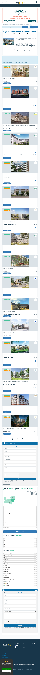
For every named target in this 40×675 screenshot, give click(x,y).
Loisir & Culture (20, 5)
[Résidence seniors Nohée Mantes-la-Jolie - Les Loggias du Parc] (20, 374)
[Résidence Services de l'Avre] (20, 304)
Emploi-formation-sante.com (29, 665)
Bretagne (19, 557)
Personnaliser (6, 671)
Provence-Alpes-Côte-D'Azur (19, 579)
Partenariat (34, 644)
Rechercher (25, 27)
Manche (19, 542)
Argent (11, 5)
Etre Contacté (33, 27)
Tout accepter (6, 669)
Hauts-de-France (19, 567)
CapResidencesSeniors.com (19, 665)
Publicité (33, 645)
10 (27, 438)
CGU (23, 643)
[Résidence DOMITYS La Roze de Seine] (20, 92)
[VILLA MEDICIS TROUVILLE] (20, 399)
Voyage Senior (3, 5)
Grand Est (19, 565)
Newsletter (25, 647)
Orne (19, 544)
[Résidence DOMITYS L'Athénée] (20, 214)
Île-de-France (19, 569)
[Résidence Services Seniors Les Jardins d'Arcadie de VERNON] (20, 239)
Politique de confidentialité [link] (6, 672)
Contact (33, 643)
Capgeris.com (31, 664)
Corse (19, 561)
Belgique (21, 583)
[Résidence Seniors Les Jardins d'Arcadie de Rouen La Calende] (20, 192)
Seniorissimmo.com (17, 664)
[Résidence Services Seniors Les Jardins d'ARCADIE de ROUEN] (20, 139)
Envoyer (20, 478)
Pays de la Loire (19, 577)
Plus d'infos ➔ (7, 83)
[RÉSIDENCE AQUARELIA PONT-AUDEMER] (20, 282)
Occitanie (19, 575)
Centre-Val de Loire (19, 559)
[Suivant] (29, 439)
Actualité (38, 5)
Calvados (19, 538)
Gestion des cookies (29, 669)
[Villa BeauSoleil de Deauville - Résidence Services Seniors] (20, 421)
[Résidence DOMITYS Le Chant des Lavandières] (20, 347)
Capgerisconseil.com (25, 664)
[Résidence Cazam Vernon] (20, 261)
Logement (30, 5)
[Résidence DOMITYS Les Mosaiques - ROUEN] (20, 166)
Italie (21, 585)
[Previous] (10, 439)
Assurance (4, 655)
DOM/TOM (6, 563)
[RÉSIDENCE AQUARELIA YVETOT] (20, 325)
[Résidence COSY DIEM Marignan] (20, 71)
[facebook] (3, 2)
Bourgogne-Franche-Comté (19, 555)
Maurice (21, 581)
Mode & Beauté (5, 657)
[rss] (6, 2)
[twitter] (5, 2)
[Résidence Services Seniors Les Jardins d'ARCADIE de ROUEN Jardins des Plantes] (20, 118)
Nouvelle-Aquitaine (19, 573)
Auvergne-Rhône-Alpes (19, 553)
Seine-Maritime (19, 546)
